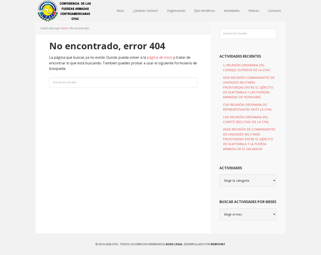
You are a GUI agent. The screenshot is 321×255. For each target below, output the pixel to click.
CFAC (64, 11)
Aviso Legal (174, 244)
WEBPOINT (218, 244)
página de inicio (160, 57)
